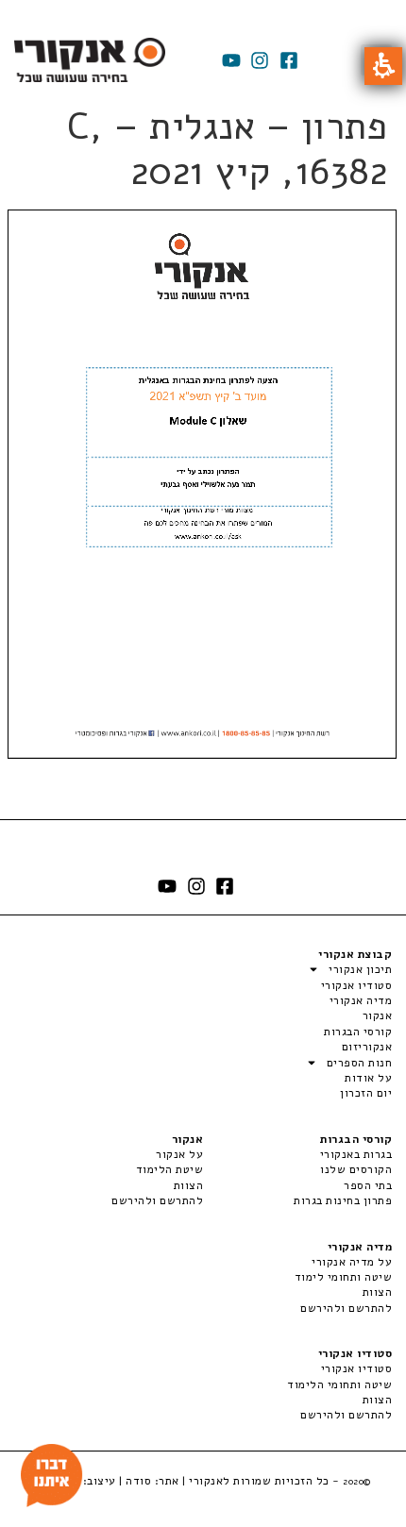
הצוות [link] (188, 1185)
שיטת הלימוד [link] (169, 1169)
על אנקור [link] (179, 1154)
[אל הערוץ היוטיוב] (231, 60)
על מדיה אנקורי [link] (352, 1261)
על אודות (368, 1077)
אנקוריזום (367, 1046)
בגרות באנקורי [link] (356, 1154)
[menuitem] (297, 1154)
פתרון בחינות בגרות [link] (343, 1200)
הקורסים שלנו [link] (356, 1169)
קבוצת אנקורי (355, 954)
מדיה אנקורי (361, 1000)
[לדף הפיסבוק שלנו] (288, 60)
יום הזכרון (366, 1092)
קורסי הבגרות (358, 1031)
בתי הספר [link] (368, 1185)
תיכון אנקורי (360, 969)
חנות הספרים (359, 1062)
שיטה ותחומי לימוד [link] (343, 1277)
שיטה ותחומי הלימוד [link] (339, 1384)
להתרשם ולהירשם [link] (157, 1200)
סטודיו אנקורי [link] (356, 1368)
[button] (383, 66)
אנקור (377, 1015)
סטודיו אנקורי (356, 985)
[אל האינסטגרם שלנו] (259, 60)
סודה (138, 1480)
